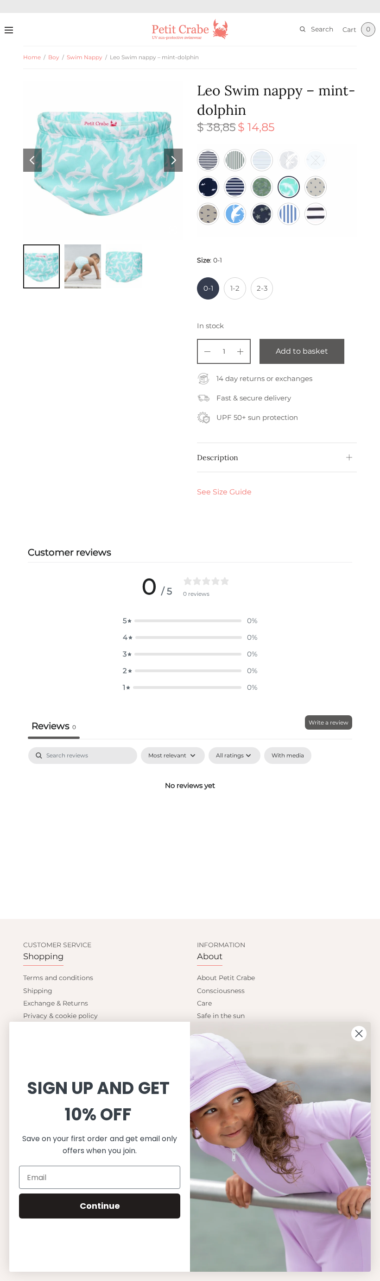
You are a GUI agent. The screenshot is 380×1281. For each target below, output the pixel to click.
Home (32, 57)
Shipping (37, 991)
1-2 (235, 288)
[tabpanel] (190, 817)
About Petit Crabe (226, 978)
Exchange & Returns (55, 1003)
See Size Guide (224, 491)
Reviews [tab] (54, 725)
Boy (53, 57)
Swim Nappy (84, 57)
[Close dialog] (359, 1033)
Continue (100, 1206)
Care (204, 1003)
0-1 (208, 288)
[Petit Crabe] (190, 29)
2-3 (262, 288)
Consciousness (221, 991)
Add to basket (302, 351)
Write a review (328, 722)
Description (217, 457)
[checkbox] (287, 755)
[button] (190, 620)
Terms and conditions (58, 978)
